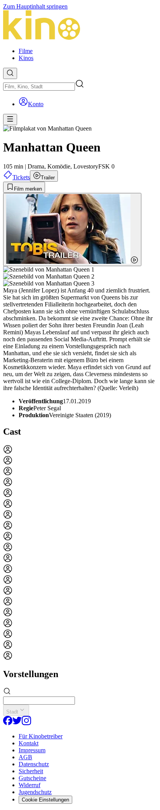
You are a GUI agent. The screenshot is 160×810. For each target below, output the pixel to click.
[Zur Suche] (10, 73)
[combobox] (39, 87)
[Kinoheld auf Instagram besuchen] (26, 723)
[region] (80, 553)
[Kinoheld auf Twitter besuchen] (17, 723)
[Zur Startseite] (80, 25)
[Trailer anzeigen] (72, 229)
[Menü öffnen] (10, 119)
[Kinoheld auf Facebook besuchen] (7, 723)
